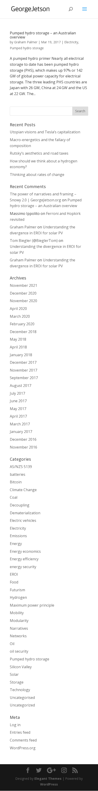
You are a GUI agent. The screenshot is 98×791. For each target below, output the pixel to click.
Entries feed (20, 732)
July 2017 (17, 393)
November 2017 (23, 370)
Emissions (18, 535)
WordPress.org (23, 747)
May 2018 (18, 339)
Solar (14, 674)
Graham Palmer (25, 42)
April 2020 (18, 308)
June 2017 (18, 400)
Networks (18, 635)
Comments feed (23, 740)
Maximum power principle (32, 605)
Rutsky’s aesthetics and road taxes (39, 153)
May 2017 (18, 408)
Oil (12, 643)
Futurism (17, 589)
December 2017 (23, 362)
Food (14, 582)
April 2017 (18, 416)
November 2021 (23, 285)
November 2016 (23, 447)
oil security (19, 651)
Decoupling (19, 505)
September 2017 (24, 377)
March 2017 (20, 424)
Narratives (19, 628)
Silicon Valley (21, 666)
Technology (20, 689)
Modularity (19, 620)
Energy (16, 543)
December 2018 (23, 331)
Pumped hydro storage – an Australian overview (43, 35)
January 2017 (21, 431)
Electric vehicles (23, 520)
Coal (13, 497)
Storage (16, 682)
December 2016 (23, 439)
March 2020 (20, 316)
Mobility (17, 612)
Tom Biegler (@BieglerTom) (34, 240)
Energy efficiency (24, 558)
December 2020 (23, 293)
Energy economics (25, 551)
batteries (17, 474)
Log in (15, 724)
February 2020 (22, 323)
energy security (23, 566)
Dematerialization (25, 512)
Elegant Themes (48, 778)
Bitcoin (16, 481)
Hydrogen (18, 597)
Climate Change (23, 489)
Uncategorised (22, 697)
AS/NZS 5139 (21, 466)
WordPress (49, 784)
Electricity (71, 42)
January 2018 (21, 354)
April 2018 (18, 347)
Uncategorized (22, 705)
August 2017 (20, 385)
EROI (14, 574)
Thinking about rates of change (37, 174)
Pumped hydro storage (27, 48)
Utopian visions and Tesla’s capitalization (45, 131)
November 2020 (23, 300)
